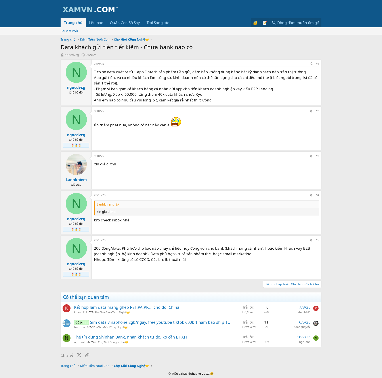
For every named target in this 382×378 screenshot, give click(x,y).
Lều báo (96, 22)
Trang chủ (73, 22)
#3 (317, 156)
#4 (317, 195)
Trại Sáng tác (158, 22)
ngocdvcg (72, 55)
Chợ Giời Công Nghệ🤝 (114, 312)
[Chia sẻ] (311, 64)
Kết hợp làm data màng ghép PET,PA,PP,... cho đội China (126, 307)
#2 (317, 111)
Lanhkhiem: (105, 204)
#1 (317, 64)
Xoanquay (300, 327)
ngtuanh (80, 342)
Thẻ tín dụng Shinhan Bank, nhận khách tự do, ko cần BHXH (130, 337)
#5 (317, 240)
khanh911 (80, 312)
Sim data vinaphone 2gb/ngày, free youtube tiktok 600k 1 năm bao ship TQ (160, 322)
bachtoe (79, 327)
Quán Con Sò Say (125, 22)
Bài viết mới (69, 31)
